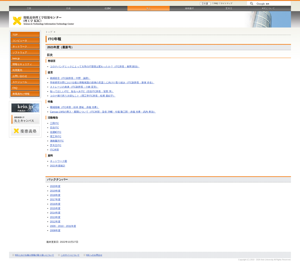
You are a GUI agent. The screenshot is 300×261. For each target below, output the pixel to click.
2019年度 (55, 190)
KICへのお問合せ (94, 255)
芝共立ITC (55, 145)
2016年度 (55, 204)
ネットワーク (19, 46)
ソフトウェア (19, 52)
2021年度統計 (57, 165)
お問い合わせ (19, 76)
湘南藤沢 (189, 8)
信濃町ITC (55, 132)
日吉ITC (54, 127)
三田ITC (54, 123)
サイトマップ (226, 3)
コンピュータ (19, 40)
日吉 (68, 8)
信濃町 (108, 8)
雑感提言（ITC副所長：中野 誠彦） (70, 78)
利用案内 (17, 70)
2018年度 (55, 195)
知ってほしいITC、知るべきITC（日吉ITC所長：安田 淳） (82, 91)
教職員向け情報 (21, 93)
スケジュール (19, 82)
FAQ (216, 3)
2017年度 (55, 199)
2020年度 (55, 186)
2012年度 (55, 221)
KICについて (268, 8)
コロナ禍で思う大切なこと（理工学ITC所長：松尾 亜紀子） (82, 95)
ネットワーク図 (58, 161)
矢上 (148, 8)
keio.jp (16, 58)
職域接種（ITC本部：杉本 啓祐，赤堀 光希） (74, 107)
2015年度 (55, 208)
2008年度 (55, 230)
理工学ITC (55, 136)
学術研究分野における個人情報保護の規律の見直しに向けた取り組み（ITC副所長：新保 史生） (102, 82)
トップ (48, 32)
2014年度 (55, 212)
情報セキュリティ (22, 64)
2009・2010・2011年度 (63, 226)
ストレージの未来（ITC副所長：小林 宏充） (74, 86)
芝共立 (229, 8)
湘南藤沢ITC (57, 140)
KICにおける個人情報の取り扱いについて (34, 255)
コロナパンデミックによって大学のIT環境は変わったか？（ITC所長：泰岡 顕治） (95, 66)
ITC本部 (54, 149)
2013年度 (55, 217)
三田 (29, 8)
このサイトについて (70, 255)
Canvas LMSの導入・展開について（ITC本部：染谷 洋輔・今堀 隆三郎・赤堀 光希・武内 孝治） (103, 111)
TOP (15, 34)
